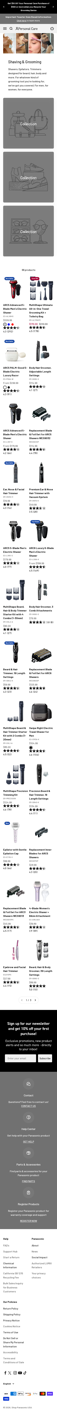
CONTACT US (28, 1105)
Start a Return (11, 1257)
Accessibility (10, 1352)
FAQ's (6, 1245)
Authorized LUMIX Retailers (42, 1265)
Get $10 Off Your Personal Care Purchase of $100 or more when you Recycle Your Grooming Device (28, 7)
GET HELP (28, 1141)
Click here (22, 20)
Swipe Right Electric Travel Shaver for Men (41, 731)
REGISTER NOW (28, 1220)
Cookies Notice (11, 1326)
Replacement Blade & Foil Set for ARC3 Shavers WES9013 (14, 912)
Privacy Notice (11, 1320)
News (35, 1251)
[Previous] (3, 7)
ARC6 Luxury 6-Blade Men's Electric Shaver (41, 551)
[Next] (53, 7)
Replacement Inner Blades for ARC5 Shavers (40, 853)
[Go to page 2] (35, 1000)
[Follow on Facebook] (5, 1373)
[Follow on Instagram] (15, 1373)
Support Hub (10, 1251)
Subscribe (45, 1058)
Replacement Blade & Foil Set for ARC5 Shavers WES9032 (40, 434)
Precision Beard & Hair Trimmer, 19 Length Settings (39, 794)
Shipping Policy (11, 1314)
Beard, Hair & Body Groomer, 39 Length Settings (40, 971)
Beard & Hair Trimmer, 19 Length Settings (14, 673)
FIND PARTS (28, 1181)
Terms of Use (10, 1332)
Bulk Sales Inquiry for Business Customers (13, 1287)
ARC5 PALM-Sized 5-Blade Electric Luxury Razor (15, 371)
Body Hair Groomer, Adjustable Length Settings (40, 371)
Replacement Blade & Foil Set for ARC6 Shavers (40, 673)
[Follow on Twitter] (10, 1373)
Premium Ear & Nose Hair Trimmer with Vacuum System (41, 493)
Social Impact (40, 1257)
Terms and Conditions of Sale (13, 1360)
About (35, 1245)
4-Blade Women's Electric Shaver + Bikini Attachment (39, 912)
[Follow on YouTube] (20, 1373)
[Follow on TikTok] (25, 1373)
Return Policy (10, 1308)
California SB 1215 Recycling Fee (13, 1275)
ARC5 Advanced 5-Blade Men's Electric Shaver (15, 308)
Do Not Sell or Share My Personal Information (13, 1342)
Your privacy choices (39, 1275)
